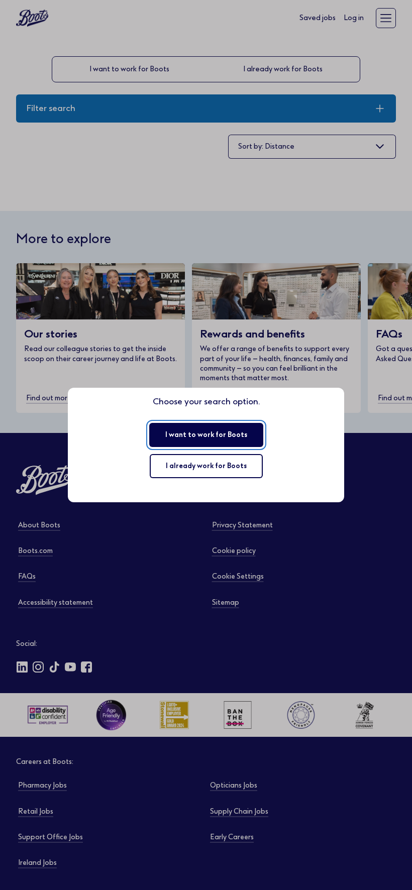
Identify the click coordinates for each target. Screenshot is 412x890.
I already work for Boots (206, 466)
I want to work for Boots (206, 434)
